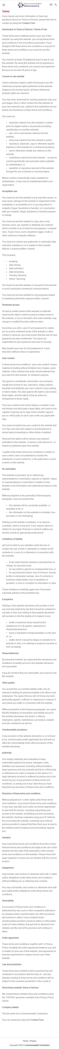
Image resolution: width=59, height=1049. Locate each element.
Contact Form (28, 23)
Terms (25, 1041)
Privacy (33, 1041)
